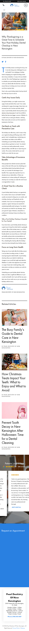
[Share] (6, 62)
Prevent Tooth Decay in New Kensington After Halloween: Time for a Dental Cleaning (13, 432)
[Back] (5, 10)
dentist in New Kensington (8, 113)
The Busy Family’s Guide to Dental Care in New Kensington (13, 335)
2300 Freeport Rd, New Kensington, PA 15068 (14, 604)
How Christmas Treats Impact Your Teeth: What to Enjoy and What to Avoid (14, 382)
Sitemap (23, 628)
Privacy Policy (16, 628)
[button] (26, 5)
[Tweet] (3, 62)
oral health (24, 227)
